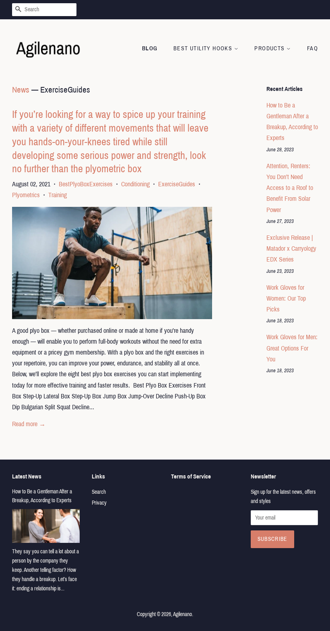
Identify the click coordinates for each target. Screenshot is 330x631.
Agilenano (182, 614)
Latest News (26, 476)
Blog (150, 48)
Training (57, 195)
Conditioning (135, 184)
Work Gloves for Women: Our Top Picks (286, 298)
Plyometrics (26, 195)
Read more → (28, 424)
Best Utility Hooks (203, 48)
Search (99, 492)
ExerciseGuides (176, 184)
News (20, 89)
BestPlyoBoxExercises (86, 184)
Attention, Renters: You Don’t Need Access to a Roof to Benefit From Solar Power (289, 188)
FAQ (312, 48)
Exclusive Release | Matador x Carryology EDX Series (291, 248)
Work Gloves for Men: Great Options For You (292, 348)
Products (270, 48)
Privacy (99, 503)
